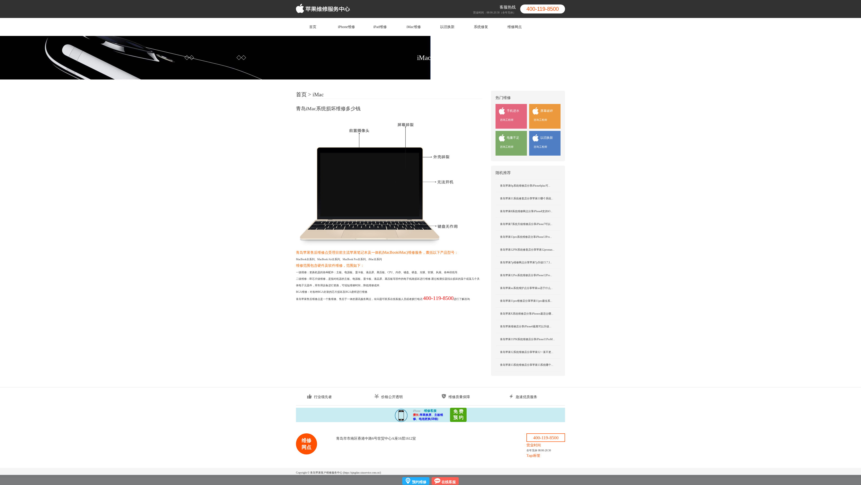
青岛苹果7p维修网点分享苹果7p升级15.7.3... (526, 262)
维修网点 (514, 27)
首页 (312, 27)
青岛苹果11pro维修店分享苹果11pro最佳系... (526, 300)
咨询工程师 (506, 119)
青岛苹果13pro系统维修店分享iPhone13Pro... (526, 236)
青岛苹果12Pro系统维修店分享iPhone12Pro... (526, 275)
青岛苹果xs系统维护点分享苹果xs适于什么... (526, 288)
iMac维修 (414, 27)
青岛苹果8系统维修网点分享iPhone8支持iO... (526, 211)
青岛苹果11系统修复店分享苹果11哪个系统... (526, 198)
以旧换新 (447, 27)
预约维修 (419, 482)
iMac (318, 94)
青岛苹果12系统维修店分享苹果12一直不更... (526, 352)
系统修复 (481, 27)
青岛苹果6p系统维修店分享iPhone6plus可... (525, 185)
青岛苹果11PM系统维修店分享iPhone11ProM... (527, 339)
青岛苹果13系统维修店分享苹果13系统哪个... (526, 364)
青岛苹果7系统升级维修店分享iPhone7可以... (526, 224)
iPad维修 (380, 27)
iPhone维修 (346, 27)
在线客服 (448, 482)
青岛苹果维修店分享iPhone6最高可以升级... (525, 326)
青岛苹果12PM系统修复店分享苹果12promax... (527, 249)
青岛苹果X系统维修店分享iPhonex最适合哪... (526, 313)
